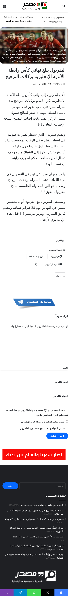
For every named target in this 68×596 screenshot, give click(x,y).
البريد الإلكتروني (61, 382)
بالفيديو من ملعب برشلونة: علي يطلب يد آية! (42, 505)
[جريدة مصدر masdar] (34, 6)
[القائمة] (4, 7)
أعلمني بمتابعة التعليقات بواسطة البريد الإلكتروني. (43, 421)
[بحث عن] (64, 7)
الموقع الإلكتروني (60, 396)
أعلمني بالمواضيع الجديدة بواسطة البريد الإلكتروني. (42, 428)
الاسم (65, 368)
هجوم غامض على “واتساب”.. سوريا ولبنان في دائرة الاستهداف (33, 519)
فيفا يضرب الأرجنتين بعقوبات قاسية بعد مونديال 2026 (38, 536)
